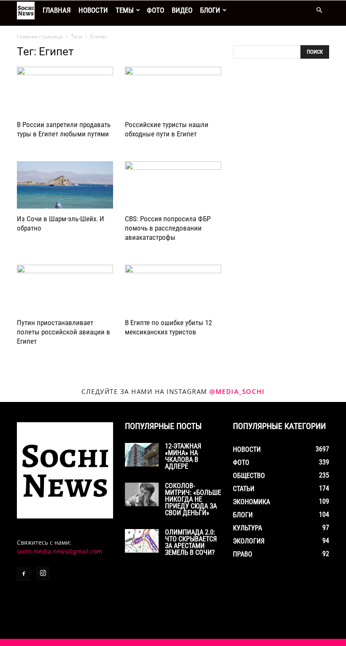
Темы (125, 10)
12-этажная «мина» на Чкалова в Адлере (183, 456)
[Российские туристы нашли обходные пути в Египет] (173, 90)
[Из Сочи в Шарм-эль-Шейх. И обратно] (65, 185)
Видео (182, 10)
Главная (57, 10)
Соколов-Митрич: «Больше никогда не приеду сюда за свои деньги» (193, 499)
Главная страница (40, 36)
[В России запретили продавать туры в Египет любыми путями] (65, 90)
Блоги (210, 10)
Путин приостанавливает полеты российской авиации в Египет (63, 331)
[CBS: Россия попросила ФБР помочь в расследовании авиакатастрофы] (173, 185)
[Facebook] (23, 574)
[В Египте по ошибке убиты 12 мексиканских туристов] (173, 288)
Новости (93, 10)
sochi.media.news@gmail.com (59, 551)
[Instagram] (43, 573)
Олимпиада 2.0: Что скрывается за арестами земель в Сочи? (191, 542)
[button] (319, 10)
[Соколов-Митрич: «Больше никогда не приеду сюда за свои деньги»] (142, 494)
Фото (155, 10)
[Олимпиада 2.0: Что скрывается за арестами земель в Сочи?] (142, 541)
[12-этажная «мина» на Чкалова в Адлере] (142, 455)
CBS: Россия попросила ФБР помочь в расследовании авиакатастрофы (168, 228)
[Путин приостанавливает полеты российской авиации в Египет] (65, 288)
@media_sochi (237, 391)
